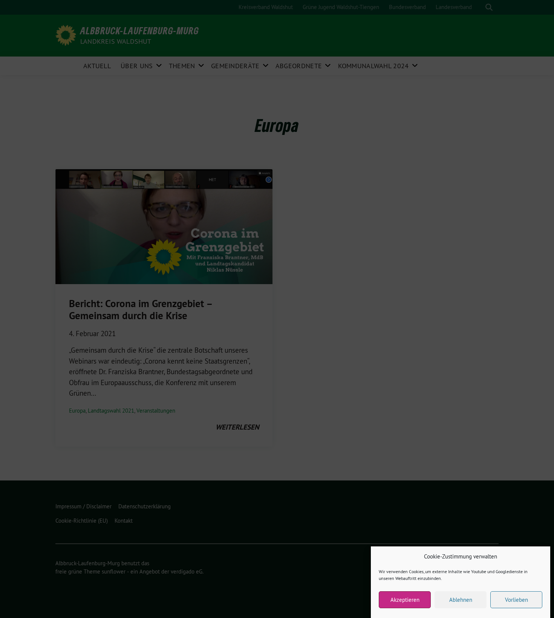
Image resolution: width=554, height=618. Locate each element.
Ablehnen (460, 599)
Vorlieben (516, 599)
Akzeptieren (404, 599)
